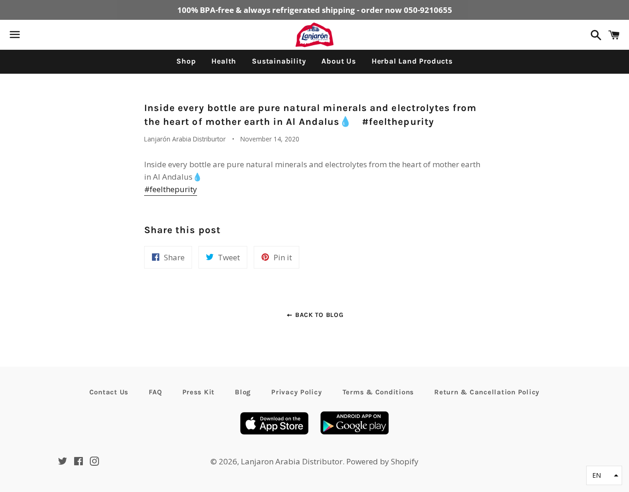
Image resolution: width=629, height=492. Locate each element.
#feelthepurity (170, 189)
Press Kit (198, 392)
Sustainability (279, 61)
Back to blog (318, 315)
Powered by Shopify (382, 461)
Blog (243, 392)
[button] (604, 475)
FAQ (155, 392)
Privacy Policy (296, 392)
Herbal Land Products (412, 61)
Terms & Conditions (378, 392)
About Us (338, 61)
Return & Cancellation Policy (487, 392)
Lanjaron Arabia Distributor (292, 461)
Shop (186, 61)
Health (223, 61)
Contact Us (109, 392)
